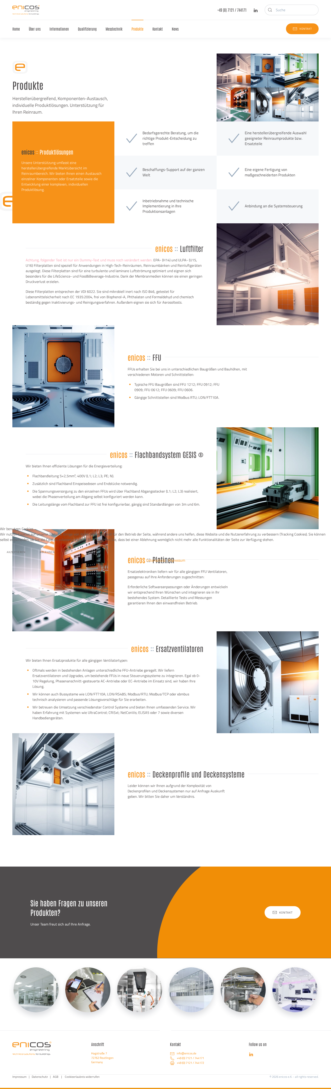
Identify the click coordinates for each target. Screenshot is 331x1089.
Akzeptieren (16, 552)
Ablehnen (47, 552)
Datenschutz (156, 560)
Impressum (176, 560)
